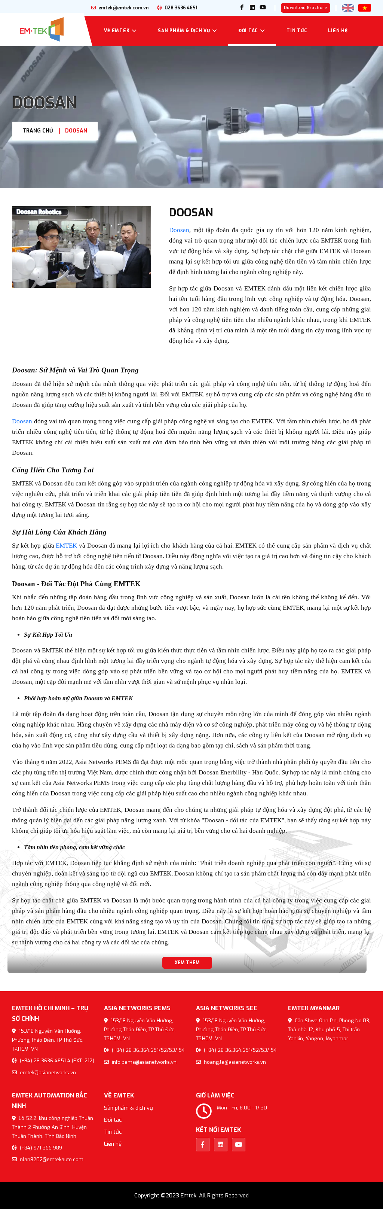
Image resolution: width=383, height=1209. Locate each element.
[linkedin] (252, 8)
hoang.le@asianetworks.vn (234, 1062)
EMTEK (66, 545)
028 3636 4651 (180, 8)
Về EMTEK (116, 31)
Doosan (179, 230)
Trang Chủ (37, 130)
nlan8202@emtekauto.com (50, 1159)
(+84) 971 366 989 (40, 1148)
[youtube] (263, 8)
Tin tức (297, 31)
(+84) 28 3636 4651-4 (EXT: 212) (56, 1060)
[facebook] (242, 8)
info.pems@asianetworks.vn (143, 1062)
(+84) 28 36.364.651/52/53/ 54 (147, 1050)
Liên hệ (337, 31)
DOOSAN (76, 130)
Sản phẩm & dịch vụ (184, 31)
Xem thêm (187, 963)
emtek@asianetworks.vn (47, 1072)
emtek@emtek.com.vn (122, 8)
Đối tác (248, 31)
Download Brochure (306, 7)
